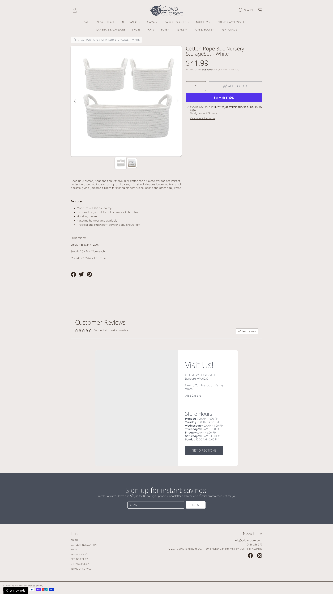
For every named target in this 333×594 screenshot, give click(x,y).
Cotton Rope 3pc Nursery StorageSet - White (110, 39)
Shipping (207, 69)
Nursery (202, 22)
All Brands (130, 22)
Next (177, 101)
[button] (247, 10)
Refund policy (79, 559)
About (74, 540)
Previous (75, 101)
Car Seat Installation (83, 544)
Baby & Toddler (175, 22)
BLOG (74, 549)
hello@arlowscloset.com (248, 540)
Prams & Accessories (232, 22)
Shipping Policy (80, 563)
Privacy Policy (79, 554)
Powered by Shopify (33, 585)
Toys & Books (203, 29)
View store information (202, 118)
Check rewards (15, 590)
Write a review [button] (247, 331)
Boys (164, 29)
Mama (151, 22)
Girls (181, 29)
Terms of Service (81, 568)
